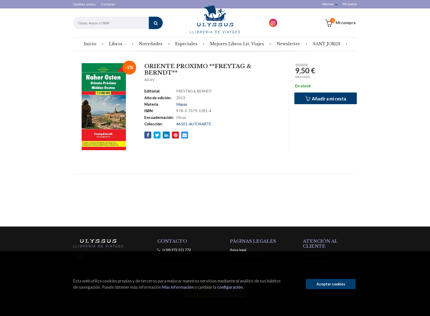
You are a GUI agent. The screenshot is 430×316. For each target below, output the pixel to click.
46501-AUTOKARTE (193, 124)
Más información (178, 287)
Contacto (108, 4)
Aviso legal (238, 250)
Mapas (181, 104)
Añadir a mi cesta (328, 98)
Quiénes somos (84, 4)
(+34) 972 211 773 (176, 250)
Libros (116, 43)
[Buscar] (156, 23)
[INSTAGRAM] (273, 23)
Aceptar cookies (331, 284)
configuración (230, 287)
